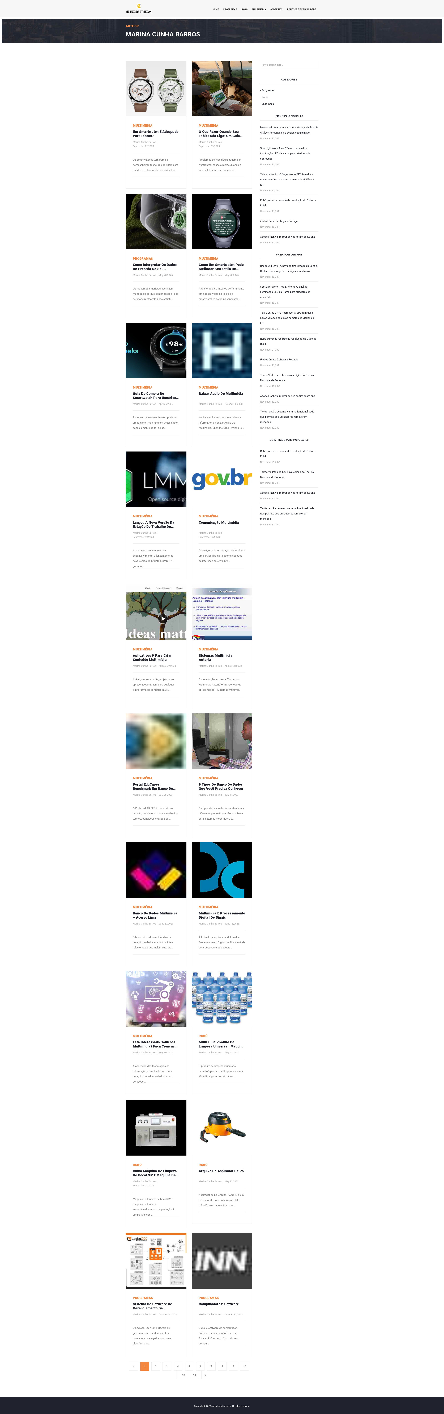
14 (194, 1375)
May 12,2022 (232, 1181)
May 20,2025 (166, 275)
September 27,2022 (143, 1185)
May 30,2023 (166, 1052)
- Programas (267, 90)
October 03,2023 (234, 404)
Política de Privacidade (301, 9)
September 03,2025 (209, 146)
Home (216, 9)
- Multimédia (267, 103)
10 (244, 1366)
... (172, 1375)
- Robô (264, 97)
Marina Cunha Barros (144, 142)
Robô (244, 9)
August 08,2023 (233, 666)
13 (183, 1375)
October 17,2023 (234, 1314)
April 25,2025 (166, 404)
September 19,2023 (143, 537)
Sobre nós (276, 9)
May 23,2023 (232, 1052)
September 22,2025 (143, 146)
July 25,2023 (166, 794)
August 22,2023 (167, 666)
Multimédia (259, 9)
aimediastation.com (221, 1406)
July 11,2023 (231, 794)
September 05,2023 (209, 537)
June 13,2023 (232, 923)
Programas (230, 9)
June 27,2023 (166, 923)
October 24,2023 (168, 1314)
